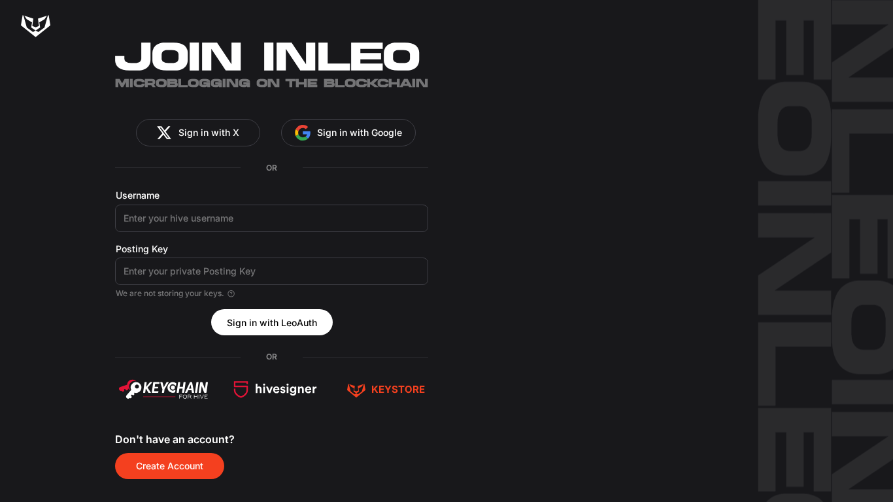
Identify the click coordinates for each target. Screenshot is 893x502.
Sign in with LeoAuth (272, 322)
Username (138, 195)
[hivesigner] (275, 389)
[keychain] (163, 389)
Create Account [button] (169, 465)
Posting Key (142, 248)
